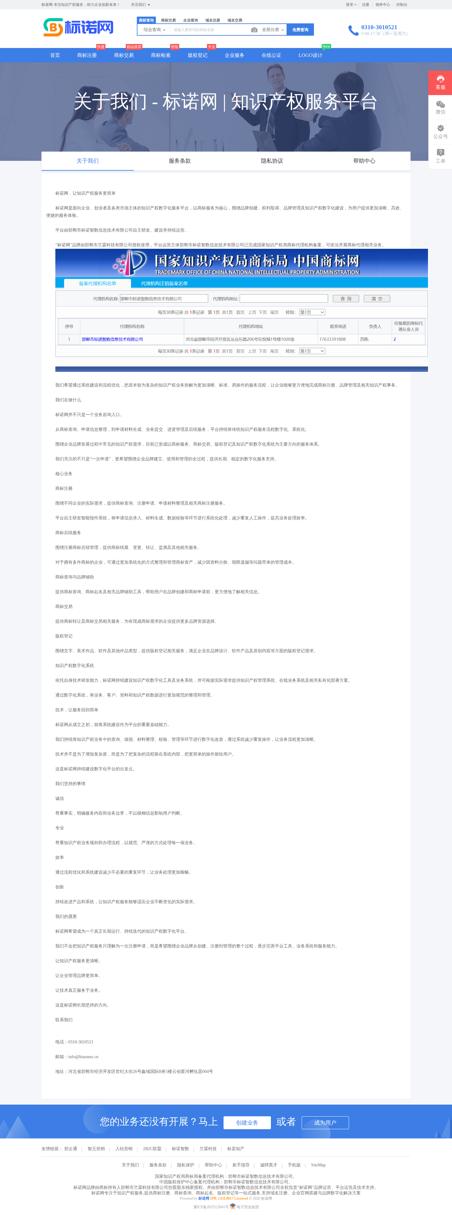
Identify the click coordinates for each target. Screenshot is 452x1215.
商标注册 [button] (87, 55)
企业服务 (234, 55)
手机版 (294, 1165)
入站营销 (124, 1148)
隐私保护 (185, 1165)
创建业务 (247, 1123)
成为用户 (325, 1123)
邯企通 (70, 1148)
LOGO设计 (311, 55)
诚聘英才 (268, 1165)
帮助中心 (213, 1165)
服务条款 (158, 1165)
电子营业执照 (247, 1207)
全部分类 (271, 29)
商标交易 (124, 55)
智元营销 (96, 1148)
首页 (55, 55)
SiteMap (318, 1165)
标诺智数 (180, 1148)
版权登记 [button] (198, 55)
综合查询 (153, 29)
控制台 (401, 4)
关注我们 (139, 4)
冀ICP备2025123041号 (211, 1207)
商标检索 (161, 55)
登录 (349, 4)
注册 (365, 4)
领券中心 (382, 4)
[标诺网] (78, 35)
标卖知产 (235, 1148)
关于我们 (130, 1165)
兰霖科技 (208, 1148)
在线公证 (271, 55)
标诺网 (203, 1198)
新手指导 (241, 1165)
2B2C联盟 (152, 1148)
